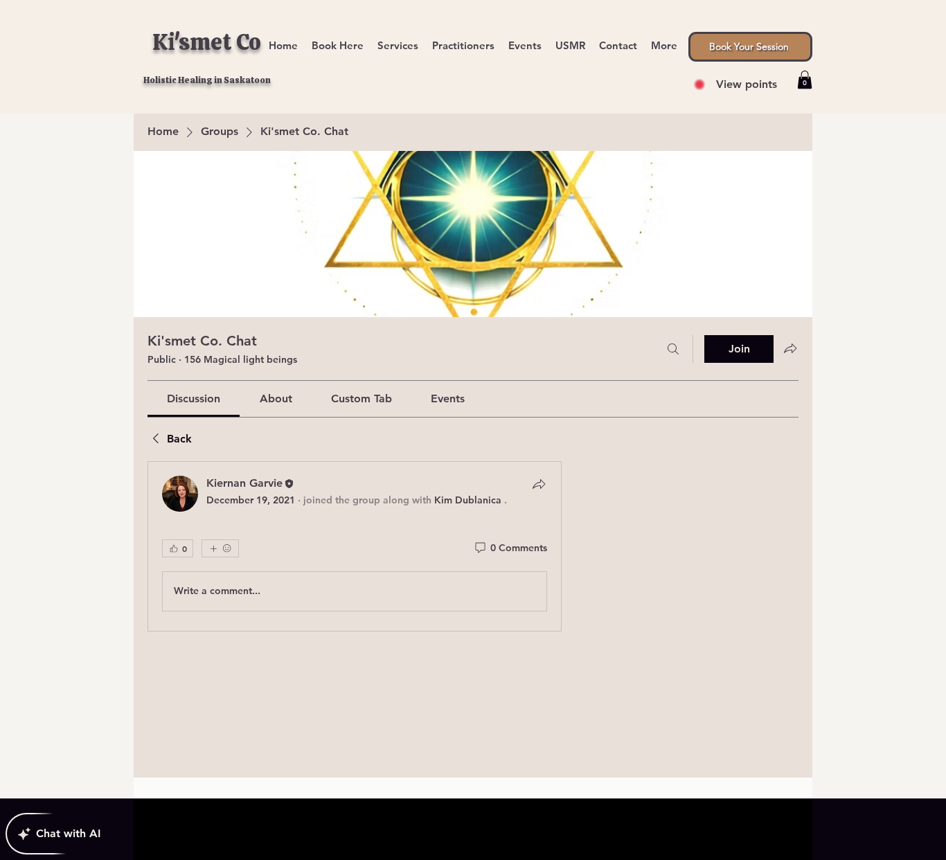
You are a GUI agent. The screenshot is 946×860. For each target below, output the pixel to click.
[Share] (538, 484)
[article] (355, 546)
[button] (664, 39)
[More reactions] (220, 548)
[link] (193, 398)
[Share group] (790, 348)
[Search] (673, 349)
